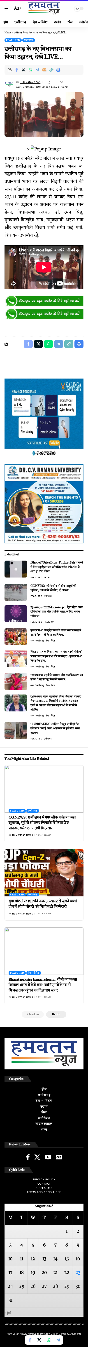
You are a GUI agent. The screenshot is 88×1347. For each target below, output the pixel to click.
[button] (8, 8)
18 (22, 1273)
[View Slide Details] (44, 301)
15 (67, 1259)
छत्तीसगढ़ (28, 40)
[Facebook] (28, 1157)
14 (55, 1259)
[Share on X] (23, 69)
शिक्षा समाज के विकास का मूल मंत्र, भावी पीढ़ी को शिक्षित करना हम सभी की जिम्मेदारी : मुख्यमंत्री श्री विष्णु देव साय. (56, 656)
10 (10, 1259)
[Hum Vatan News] (44, 8)
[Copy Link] (51, 69)
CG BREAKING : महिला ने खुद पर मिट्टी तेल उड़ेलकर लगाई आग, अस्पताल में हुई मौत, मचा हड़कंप (55, 728)
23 (78, 1273)
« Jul (8, 1313)
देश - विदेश (50, 640)
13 (44, 1259)
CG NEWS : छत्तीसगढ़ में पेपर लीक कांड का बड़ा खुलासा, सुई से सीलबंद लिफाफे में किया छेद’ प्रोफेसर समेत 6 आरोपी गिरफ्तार (42, 823)
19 (33, 1273)
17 (10, 1273)
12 (33, 1259)
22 (66, 1273)
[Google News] (59, 1157)
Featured (13, 40)
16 (78, 1259)
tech (47, 577)
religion (49, 622)
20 (44, 1273)
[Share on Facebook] (16, 69)
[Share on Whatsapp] (30, 69)
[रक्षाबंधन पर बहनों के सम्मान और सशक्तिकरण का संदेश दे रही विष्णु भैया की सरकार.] (16, 681)
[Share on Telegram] (37, 69)
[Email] (44, 69)
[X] (37, 1157)
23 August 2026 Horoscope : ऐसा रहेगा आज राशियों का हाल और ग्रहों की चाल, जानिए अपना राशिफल (56, 612)
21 (55, 1273)
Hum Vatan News (30, 82)
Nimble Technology (39, 1333)
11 (21, 1259)
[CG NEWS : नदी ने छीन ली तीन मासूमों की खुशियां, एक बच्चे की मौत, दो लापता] (16, 592)
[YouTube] (48, 1157)
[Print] (58, 69)
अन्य (32, 640)
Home (8, 33)
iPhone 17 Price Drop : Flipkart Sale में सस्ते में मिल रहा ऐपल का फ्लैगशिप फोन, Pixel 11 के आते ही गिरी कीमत (56, 567)
